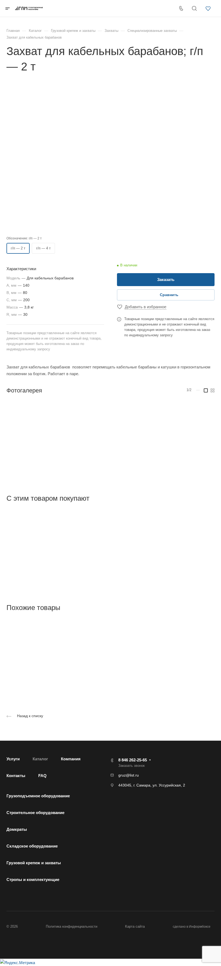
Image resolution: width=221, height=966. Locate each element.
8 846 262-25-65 (132, 760)
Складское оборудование (32, 846)
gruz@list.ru (128, 775)
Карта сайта (135, 926)
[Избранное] (209, 8)
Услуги (13, 759)
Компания (71, 759)
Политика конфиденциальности (71, 926)
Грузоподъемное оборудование (38, 796)
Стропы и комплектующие (32, 879)
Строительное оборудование (35, 812)
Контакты (15, 775)
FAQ (42, 775)
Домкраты (16, 829)
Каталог (40, 759)
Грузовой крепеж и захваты (33, 862)
